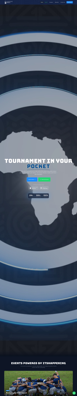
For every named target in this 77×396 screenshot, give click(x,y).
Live (46, 2)
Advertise (57, 2)
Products (51, 2)
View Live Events (45, 179)
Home (42, 2)
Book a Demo (31, 179)
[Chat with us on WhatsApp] (74, 393)
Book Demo (69, 2)
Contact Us (63, 2)
